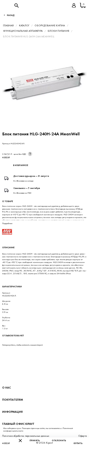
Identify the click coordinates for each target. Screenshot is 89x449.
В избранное (20, 165)
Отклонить (59, 440)
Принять (35, 440)
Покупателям (12, 400)
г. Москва (19, 180)
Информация (12, 412)
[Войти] (74, 5)
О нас (6, 387)
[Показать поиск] (16, 5)
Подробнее (7, 223)
